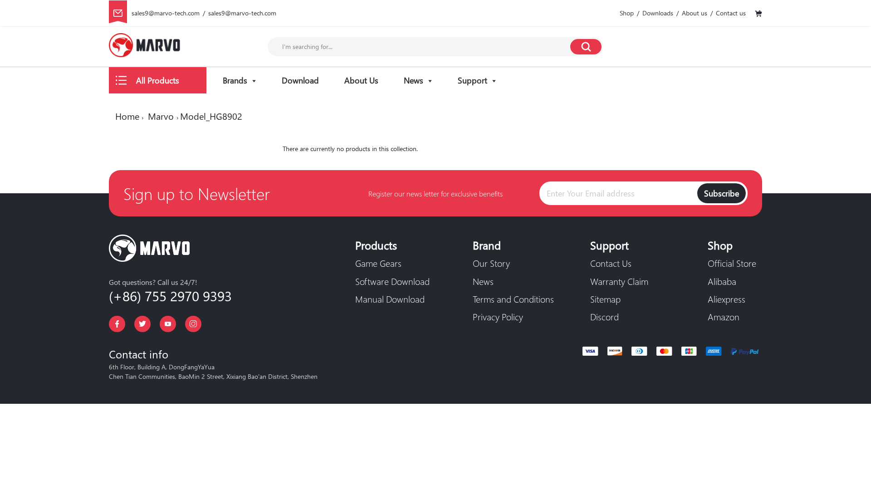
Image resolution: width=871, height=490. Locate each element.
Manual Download (390, 298)
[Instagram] (193, 324)
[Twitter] (142, 324)
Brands (235, 80)
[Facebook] (117, 324)
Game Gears (378, 262)
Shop (627, 13)
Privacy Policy (498, 316)
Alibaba (722, 280)
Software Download (392, 280)
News (413, 80)
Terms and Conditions (513, 298)
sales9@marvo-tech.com (166, 13)
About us (694, 13)
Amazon (723, 316)
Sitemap (605, 298)
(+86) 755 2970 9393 (170, 295)
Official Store (732, 262)
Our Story (491, 262)
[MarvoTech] (144, 46)
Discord (604, 316)
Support (472, 80)
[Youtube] (168, 324)
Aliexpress (726, 298)
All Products (157, 80)
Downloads (657, 13)
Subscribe (721, 193)
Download (300, 80)
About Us (361, 80)
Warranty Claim (619, 280)
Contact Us (610, 262)
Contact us (731, 13)
